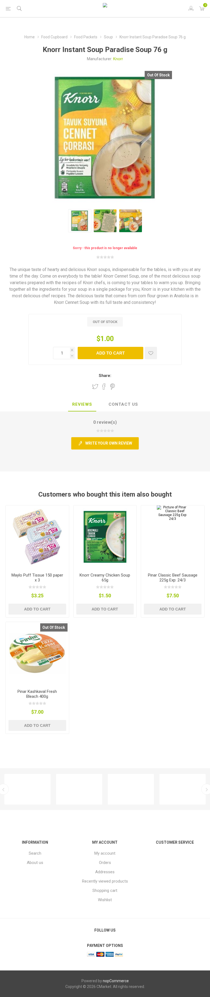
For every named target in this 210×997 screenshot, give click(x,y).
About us (35, 862)
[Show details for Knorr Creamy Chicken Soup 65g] (105, 537)
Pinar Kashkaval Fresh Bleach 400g (37, 694)
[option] (39, 789)
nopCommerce (116, 981)
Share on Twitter (95, 387)
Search (35, 853)
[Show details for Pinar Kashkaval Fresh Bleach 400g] (37, 653)
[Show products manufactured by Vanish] (39, 789)
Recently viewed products (105, 881)
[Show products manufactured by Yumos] (91, 789)
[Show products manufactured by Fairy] (142, 789)
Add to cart (110, 353)
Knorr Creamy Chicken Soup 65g (105, 578)
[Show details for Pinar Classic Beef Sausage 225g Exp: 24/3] (172, 537)
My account (104, 853)
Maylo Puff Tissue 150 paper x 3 (37, 578)
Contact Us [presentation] (123, 404)
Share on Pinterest (112, 387)
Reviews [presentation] (82, 404)
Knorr (118, 58)
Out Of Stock (158, 75)
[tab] (82, 404)
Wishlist (105, 899)
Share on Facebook (104, 387)
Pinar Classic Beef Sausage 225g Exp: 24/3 (172, 578)
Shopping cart (104, 890)
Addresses (105, 871)
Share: (105, 375)
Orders (105, 862)
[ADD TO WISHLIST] (151, 353)
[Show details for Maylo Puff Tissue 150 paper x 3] (37, 537)
